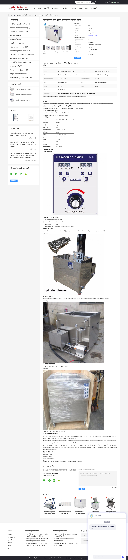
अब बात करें (107, 2)
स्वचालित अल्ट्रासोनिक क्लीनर (18, 28)
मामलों (86, 8)
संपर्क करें (74, 8)
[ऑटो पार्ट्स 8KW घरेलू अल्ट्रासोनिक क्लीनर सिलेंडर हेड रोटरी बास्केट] (110, 503)
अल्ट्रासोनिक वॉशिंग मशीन (65, 461)
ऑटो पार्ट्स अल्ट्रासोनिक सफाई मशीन (23, 94)
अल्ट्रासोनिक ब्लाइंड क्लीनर (17, 58)
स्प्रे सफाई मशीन (14, 35)
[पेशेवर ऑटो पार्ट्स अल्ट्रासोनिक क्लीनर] (12, 89)
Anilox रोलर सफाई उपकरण (17, 70)
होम (8, 15)
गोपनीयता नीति (32, 558)
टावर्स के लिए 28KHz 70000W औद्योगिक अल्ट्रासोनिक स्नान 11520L (80, 513)
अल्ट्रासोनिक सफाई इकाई (76, 461)
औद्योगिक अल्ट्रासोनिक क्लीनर (18, 24)
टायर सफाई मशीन (15, 66)
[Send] (123, 557)
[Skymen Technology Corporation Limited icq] (27, 174)
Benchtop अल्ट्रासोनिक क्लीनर (19, 78)
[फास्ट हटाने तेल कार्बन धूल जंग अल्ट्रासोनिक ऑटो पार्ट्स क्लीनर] (54, 34)
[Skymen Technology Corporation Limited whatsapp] (17, 174)
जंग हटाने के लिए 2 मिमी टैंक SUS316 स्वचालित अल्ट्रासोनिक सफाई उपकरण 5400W (37, 535)
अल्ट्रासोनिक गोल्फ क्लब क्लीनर (19, 62)
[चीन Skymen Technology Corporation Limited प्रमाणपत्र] (15, 117)
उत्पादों (39, 8)
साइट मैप (10, 548)
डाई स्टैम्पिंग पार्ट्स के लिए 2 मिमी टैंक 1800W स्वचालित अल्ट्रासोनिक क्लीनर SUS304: (36, 544)
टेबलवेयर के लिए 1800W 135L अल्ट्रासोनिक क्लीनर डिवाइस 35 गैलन (66, 544)
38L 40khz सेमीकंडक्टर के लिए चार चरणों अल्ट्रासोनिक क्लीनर (64, 539)
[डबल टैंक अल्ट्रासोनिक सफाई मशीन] (12, 100)
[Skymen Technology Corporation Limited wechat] (22, 174)
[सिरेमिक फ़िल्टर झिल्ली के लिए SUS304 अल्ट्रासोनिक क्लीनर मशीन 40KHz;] (65, 503)
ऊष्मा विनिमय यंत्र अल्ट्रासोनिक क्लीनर (21, 55)
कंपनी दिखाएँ (94, 8)
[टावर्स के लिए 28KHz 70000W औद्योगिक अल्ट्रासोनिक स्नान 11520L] (80, 503)
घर (34, 8)
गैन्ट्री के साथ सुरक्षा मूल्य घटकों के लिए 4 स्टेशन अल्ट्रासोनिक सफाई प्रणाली (49, 513)
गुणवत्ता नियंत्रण (65, 8)
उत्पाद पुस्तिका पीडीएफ (93, 35)
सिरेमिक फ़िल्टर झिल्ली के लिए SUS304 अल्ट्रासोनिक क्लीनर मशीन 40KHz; (65, 513)
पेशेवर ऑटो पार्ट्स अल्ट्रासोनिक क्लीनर (24, 89)
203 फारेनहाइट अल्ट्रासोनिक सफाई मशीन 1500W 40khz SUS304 (95, 513)
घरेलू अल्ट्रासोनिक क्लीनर (17, 47)
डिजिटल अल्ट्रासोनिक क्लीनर (18, 51)
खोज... (93, 2)
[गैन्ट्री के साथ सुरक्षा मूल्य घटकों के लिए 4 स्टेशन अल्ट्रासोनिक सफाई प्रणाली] (49, 503)
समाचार (81, 8)
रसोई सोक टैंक (14, 39)
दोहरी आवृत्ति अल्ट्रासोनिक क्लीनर (52, 461)
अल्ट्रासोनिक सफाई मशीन (21, 15)
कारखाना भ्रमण (55, 8)
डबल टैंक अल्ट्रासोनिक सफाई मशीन (23, 100)
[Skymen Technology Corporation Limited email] (12, 174)
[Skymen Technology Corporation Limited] (18, 8)
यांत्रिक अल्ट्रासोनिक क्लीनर (18, 74)
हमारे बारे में (46, 8)
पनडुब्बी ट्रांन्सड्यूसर (15, 43)
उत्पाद (12, 15)
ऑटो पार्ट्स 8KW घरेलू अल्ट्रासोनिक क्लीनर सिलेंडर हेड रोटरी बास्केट (111, 513)
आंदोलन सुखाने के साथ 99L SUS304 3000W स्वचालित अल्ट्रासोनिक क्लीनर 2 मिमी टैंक (37, 539)
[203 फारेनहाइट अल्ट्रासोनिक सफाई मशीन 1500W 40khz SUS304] (95, 503)
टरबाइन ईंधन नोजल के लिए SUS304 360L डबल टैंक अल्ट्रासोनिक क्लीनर (65, 535)
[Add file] (91, 557)
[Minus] (123, 516)
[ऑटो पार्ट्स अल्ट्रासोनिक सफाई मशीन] (12, 94)
